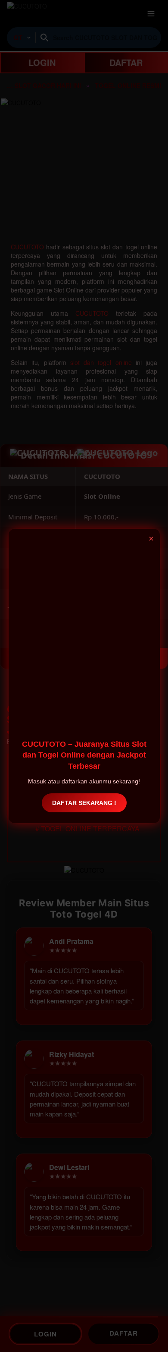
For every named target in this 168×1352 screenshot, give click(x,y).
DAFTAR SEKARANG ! (84, 802)
